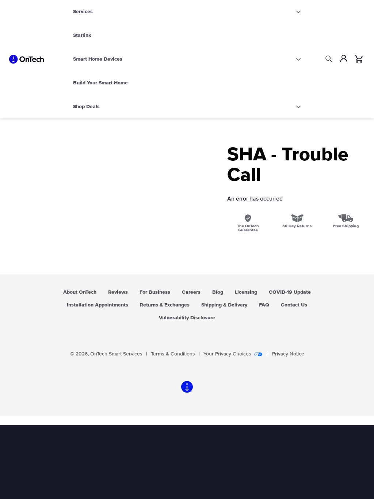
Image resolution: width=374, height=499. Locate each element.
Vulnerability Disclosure (187, 317)
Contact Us (294, 305)
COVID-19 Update (290, 292)
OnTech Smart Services (116, 354)
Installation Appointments (97, 305)
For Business (155, 292)
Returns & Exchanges (165, 305)
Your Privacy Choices (227, 354)
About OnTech (79, 292)
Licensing (246, 292)
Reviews (118, 292)
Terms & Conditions (173, 354)
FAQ (264, 305)
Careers (191, 292)
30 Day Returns (297, 226)
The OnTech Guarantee (248, 228)
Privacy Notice (288, 354)
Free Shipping (346, 226)
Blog (217, 292)
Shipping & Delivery (224, 305)
